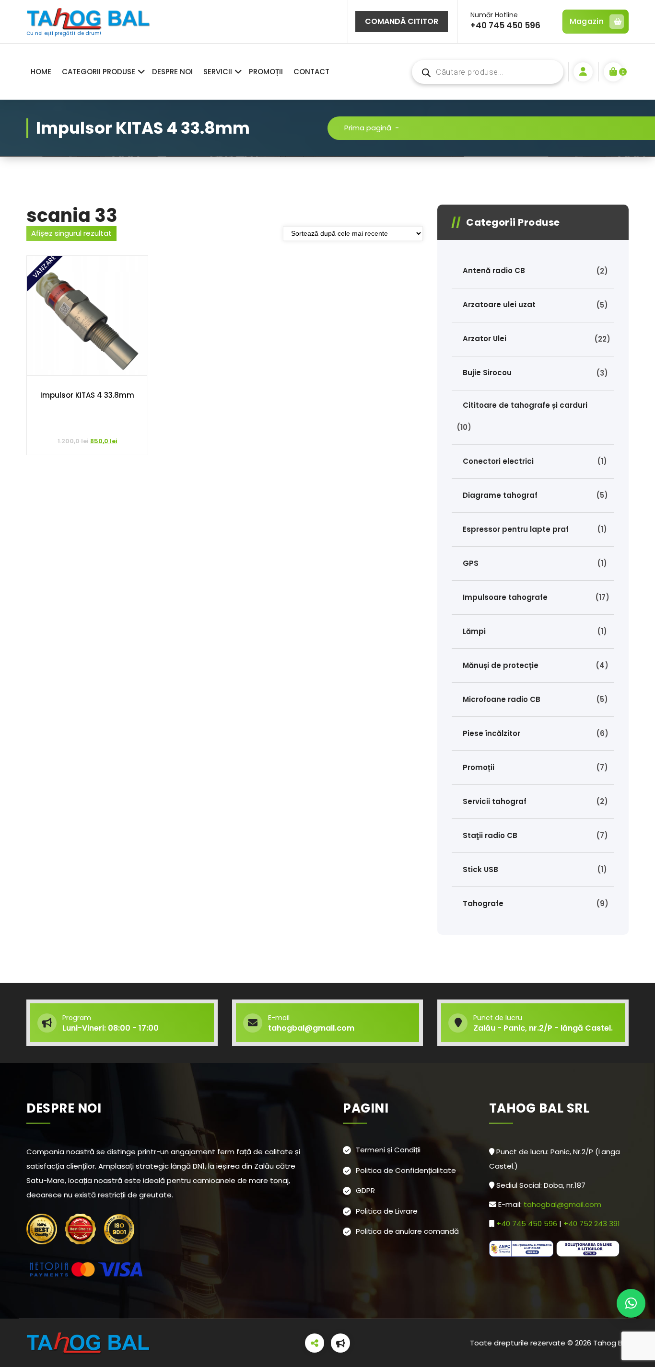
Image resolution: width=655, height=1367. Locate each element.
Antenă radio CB (494, 270)
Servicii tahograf (494, 801)
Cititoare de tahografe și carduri (525, 405)
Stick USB (480, 869)
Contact (311, 72)
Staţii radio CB (490, 835)
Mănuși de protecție (500, 665)
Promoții (266, 72)
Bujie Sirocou (487, 373)
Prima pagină (367, 128)
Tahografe (483, 903)
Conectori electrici (498, 461)
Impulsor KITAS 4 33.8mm (87, 395)
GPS (471, 563)
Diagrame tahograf (500, 495)
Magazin (587, 21)
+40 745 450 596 (527, 1223)
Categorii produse (98, 72)
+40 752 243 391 (592, 1223)
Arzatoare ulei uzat (499, 304)
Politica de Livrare (387, 1211)
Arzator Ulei (484, 338)
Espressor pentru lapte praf (516, 529)
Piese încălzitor (491, 733)
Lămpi (474, 631)
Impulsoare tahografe (505, 597)
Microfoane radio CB (501, 699)
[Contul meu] (583, 71)
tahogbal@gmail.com (562, 1204)
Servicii (217, 72)
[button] (631, 1303)
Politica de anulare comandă (407, 1231)
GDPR (365, 1190)
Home (41, 72)
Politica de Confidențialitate (406, 1170)
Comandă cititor (401, 21)
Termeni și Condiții (388, 1150)
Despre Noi (172, 72)
